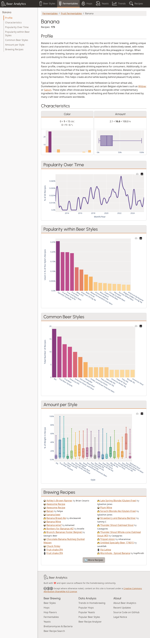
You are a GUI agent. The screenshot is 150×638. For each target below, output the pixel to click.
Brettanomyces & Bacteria (58, 626)
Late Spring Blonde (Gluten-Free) (118, 500)
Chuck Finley (53, 546)
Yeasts (47, 621)
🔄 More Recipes (94, 560)
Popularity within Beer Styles (17, 33)
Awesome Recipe (55, 504)
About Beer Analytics (124, 603)
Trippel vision (107, 539)
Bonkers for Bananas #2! (60, 528)
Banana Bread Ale (56, 518)
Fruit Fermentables (71, 13)
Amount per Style (14, 44)
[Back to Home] (46, 577)
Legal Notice (120, 617)
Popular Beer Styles (89, 617)
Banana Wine (53, 521)
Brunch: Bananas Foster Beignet (64, 532)
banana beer (53, 514)
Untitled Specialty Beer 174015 (117, 542)
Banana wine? (54, 525)
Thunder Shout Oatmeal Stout (117, 525)
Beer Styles (50, 603)
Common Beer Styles (16, 40)
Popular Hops (86, 607)
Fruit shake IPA (54, 549)
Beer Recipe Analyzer (90, 621)
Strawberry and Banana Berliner (118, 518)
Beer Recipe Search (54, 631)
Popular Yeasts (87, 612)
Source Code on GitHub (126, 612)
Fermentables (50, 13)
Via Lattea (105, 549)
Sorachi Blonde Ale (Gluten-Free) (118, 511)
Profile (8, 17)
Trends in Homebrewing (92, 603)
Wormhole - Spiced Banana (115, 553)
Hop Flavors (50, 612)
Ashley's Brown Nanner (59, 500)
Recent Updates (122, 607)
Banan (49, 511)
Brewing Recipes (14, 49)
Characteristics (13, 22)
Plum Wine (106, 507)
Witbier (142, 86)
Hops (47, 607)
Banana (6, 12)
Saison (47, 89)
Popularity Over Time (17, 27)
